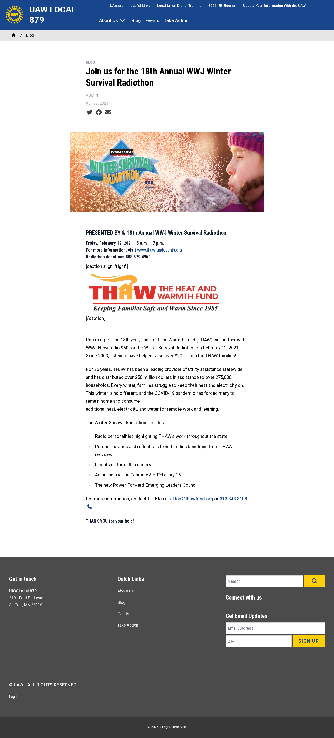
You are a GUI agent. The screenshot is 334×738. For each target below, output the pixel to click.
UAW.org (117, 6)
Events (152, 20)
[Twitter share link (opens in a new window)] (89, 112)
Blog (136, 20)
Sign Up (308, 641)
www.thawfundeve (153, 250)
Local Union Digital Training (179, 6)
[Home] (13, 35)
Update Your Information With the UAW (274, 6)
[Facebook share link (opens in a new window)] (98, 112)
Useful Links (140, 6)
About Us (108, 20)
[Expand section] (122, 20)
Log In (13, 697)
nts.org (176, 250)
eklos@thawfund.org (191, 498)
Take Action (176, 20)
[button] (314, 581)
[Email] (108, 112)
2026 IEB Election (222, 6)
